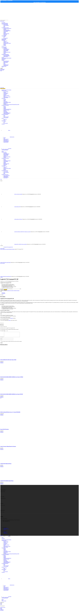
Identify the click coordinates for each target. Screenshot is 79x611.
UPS (4, 568)
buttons (10, 320)
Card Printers (5, 48)
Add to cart (2, 289)
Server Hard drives (6, 64)
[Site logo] (7, 19)
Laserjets (5, 51)
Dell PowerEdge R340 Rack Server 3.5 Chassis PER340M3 (10, 412)
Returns (5, 529)
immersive (11, 318)
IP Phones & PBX (6, 42)
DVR (4, 26)
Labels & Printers (6, 50)
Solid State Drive (6, 65)
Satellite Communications (5, 54)
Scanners (5, 94)
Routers (5, 44)
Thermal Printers (4, 66)
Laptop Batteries (6, 31)
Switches (5, 45)
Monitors (5, 108)
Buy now (5, 289)
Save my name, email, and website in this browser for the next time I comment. (11, 341)
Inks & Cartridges (6, 91)
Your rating (2, 330)
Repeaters (5, 103)
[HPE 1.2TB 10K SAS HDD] (8, 194)
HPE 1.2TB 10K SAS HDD (18, 194)
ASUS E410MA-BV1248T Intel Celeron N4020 (8, 359)
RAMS (5, 137)
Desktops (5, 29)
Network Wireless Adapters (7, 43)
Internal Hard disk (6, 61)
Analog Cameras (6, 24)
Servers (3, 57)
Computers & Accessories (5, 27)
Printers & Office (4, 47)
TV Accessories (6, 123)
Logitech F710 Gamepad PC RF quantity (6, 288)
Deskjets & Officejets (6, 49)
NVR (4, 173)
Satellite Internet (6, 56)
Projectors (5, 110)
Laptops (5, 107)
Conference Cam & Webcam (7, 28)
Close (1, 179)
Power (3, 46)
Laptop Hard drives (6, 139)
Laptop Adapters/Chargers (7, 30)
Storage (3, 60)
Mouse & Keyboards (6, 33)
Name (1, 338)
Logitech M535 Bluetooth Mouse (5, 463)
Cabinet (5, 41)
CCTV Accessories (6, 25)
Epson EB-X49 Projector (4, 429)
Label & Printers (4, 38)
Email (1, 339)
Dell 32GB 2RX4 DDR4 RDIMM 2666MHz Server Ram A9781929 (11, 394)
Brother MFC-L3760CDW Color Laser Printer (20, 244)
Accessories (3, 22)
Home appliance (4, 35)
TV (4, 37)
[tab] (40, 292)
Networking (3, 40)
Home (1, 249)
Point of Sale (5, 34)
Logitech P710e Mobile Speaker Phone (6, 480)
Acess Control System (5, 23)
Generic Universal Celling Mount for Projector (8, 446)
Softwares (3, 59)
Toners (4, 53)
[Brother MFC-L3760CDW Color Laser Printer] (8, 244)
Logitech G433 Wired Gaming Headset (5, 262)
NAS (4, 63)
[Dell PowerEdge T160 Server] (8, 219)
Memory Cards (6, 62)
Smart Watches (4, 58)
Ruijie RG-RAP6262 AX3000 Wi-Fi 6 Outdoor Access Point (22, 231)
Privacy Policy (5, 531)
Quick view (1, 362)
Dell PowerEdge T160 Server (18, 219)
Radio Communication (7, 55)
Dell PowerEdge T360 (17, 206)
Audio (4, 36)
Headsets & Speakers (6, 113)
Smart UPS (5, 119)
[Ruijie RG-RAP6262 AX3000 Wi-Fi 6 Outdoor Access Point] (8, 231)
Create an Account (2, 607)
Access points (5, 101)
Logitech (1, 277)
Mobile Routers (4, 39)
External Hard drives (6, 140)
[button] (1, 379)
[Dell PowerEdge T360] (8, 206)
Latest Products (6, 533)
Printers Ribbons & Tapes (7, 96)
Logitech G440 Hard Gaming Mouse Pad (5, 276)
